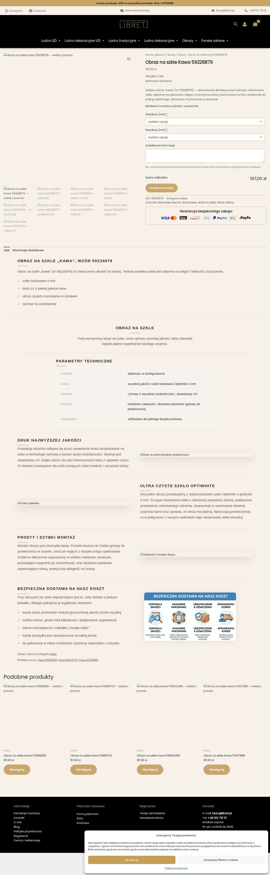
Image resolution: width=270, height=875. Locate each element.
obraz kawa (189, 202)
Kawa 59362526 (47, 660)
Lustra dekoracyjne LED (83, 40)
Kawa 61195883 (88, 660)
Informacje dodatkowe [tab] (28, 250)
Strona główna (154, 55)
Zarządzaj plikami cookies (221, 860)
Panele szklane (213, 40)
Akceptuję (131, 860)
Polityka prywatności (176, 868)
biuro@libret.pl (225, 10)
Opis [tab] (7, 250)
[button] (235, 24)
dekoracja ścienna (169, 202)
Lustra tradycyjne (122, 40)
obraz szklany (225, 202)
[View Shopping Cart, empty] (255, 24)
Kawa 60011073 (68, 660)
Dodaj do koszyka (162, 188)
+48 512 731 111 (257, 10)
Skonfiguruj (17, 769)
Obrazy (187, 40)
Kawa (181, 55)
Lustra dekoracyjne (159, 40)
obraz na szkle (207, 202)
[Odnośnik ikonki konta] (244, 24)
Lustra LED (49, 40)
